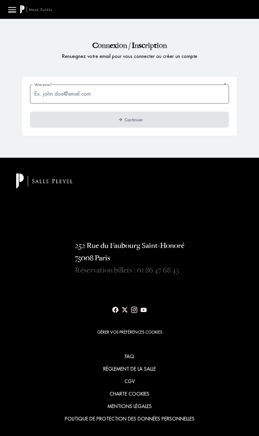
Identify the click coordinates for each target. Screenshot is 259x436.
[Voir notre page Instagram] (134, 310)
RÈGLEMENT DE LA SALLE (129, 369)
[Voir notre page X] (125, 310)
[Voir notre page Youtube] (144, 310)
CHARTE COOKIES (129, 394)
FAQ (129, 356)
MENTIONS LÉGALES (130, 406)
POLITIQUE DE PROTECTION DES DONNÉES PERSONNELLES (130, 419)
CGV (129, 381)
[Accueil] (36, 9)
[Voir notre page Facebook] (115, 310)
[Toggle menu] (12, 9)
